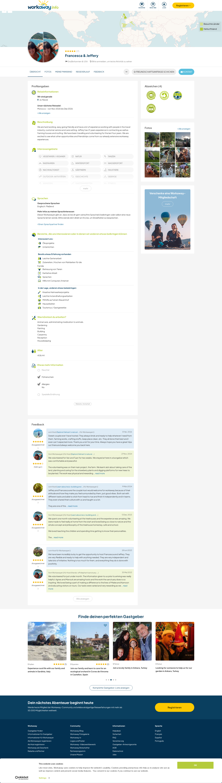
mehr (167, 204)
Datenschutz (118, 751)
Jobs (114, 754)
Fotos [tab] (48, 71)
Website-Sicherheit (83, 404)
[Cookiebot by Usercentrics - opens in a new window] (22, 778)
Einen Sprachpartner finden (51, 224)
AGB (115, 748)
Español (158, 737)
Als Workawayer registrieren (39, 741)
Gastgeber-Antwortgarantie (125, 744)
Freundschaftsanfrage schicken (155, 71)
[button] (106, 679)
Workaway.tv (75, 737)
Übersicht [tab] (35, 71)
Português (159, 741)
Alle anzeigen (184, 128)
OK (195, 765)
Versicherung (118, 741)
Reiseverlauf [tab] (83, 71)
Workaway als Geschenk (38, 748)
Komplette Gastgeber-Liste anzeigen (111, 687)
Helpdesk (117, 731)
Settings (42, 778)
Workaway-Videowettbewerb (83, 744)
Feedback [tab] (99, 71)
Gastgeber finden (35, 731)
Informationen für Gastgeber (40, 734)
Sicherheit (117, 734)
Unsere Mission (76, 754)
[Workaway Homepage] (43, 5)
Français (158, 734)
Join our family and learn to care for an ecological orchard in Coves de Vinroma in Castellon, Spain (47, 671)
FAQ (114, 737)
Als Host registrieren (36, 744)
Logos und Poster (77, 741)
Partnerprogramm (77, 751)
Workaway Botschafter (80, 748)
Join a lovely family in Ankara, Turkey (87, 668)
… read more (99, 473)
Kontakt (187, 71)
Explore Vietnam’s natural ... (68, 432)
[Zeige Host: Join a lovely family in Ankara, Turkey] (89, 641)
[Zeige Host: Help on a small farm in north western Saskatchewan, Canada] (175, 641)
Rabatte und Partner (36, 751)
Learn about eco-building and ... (70, 487)
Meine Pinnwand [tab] (63, 71)
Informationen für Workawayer (41, 737)
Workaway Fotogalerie (79, 734)
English (158, 731)
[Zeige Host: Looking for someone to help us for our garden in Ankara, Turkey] (132, 641)
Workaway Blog (76, 731)
